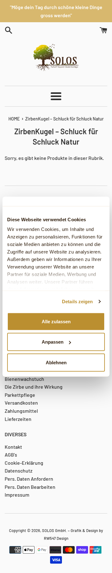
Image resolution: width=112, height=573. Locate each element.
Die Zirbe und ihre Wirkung (34, 387)
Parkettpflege (20, 395)
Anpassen (52, 342)
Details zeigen (77, 301)
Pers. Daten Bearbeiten (30, 487)
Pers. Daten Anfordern (29, 479)
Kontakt (13, 447)
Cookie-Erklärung (24, 463)
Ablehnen (56, 362)
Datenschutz (18, 470)
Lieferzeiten (18, 419)
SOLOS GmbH (54, 530)
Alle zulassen (56, 321)
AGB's (11, 455)
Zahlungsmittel (21, 411)
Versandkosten (21, 403)
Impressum (17, 495)
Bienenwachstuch (24, 379)
